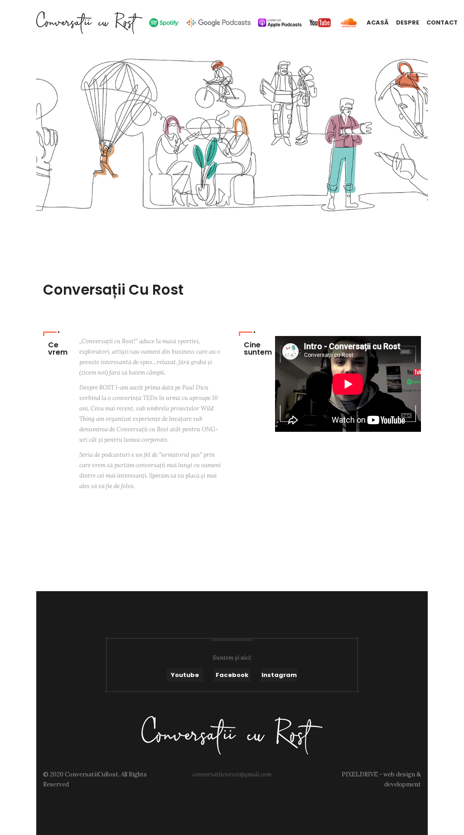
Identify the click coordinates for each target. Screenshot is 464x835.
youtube (185, 675)
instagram (279, 675)
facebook (232, 675)
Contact (442, 22)
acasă (378, 22)
